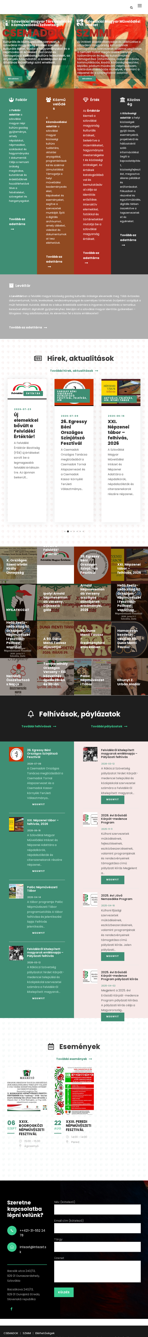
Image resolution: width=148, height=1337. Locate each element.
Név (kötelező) (64, 1202)
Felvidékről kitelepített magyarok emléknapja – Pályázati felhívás (45, 952)
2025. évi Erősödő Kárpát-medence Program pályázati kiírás (119, 975)
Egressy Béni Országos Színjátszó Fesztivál (67, 394)
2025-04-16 (108, 905)
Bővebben (13, 79)
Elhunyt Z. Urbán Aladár (128, 682)
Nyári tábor (119, 400)
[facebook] (11, 1309)
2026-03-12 (34, 962)
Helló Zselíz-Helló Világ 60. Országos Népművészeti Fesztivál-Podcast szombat (18, 634)
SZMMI (94, 33)
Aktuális (111, 397)
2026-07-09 (69, 415)
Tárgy (58, 1239)
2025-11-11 (106, 829)
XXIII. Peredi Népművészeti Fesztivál (78, 1125)
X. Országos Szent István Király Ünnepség (16, 566)
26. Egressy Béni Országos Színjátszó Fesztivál (74, 432)
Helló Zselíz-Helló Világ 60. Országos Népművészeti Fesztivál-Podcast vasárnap (129, 597)
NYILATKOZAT (17, 609)
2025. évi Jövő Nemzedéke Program (116, 897)
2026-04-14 (34, 897)
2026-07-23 (22, 409)
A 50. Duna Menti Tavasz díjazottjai (54, 642)
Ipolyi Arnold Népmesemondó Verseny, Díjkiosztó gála (55, 601)
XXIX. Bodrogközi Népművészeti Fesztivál (31, 1127)
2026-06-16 (116, 415)
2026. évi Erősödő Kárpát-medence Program (114, 818)
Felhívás (79, 397)
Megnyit (38, 804)
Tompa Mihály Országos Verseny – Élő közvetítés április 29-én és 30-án (55, 673)
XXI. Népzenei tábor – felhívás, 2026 (118, 432)
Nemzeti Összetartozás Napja (18, 680)
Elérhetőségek (45, 1333)
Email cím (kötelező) (69, 1221)
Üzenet (59, 1258)
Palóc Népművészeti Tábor (92, 680)
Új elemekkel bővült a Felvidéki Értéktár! (26, 426)
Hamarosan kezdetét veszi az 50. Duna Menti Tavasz (127, 638)
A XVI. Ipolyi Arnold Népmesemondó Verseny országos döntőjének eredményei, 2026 (92, 595)
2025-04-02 (108, 985)
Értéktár (33, 393)
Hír (59, 400)
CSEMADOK (32, 33)
